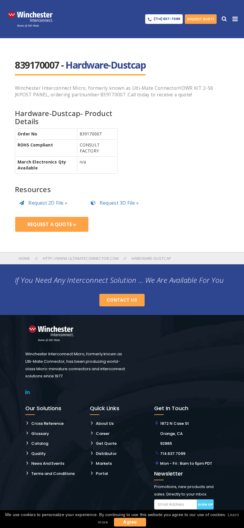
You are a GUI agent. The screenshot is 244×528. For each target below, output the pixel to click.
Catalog (39, 443)
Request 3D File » (118, 203)
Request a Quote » (51, 224)
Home (25, 258)
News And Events (47, 463)
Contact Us (122, 300)
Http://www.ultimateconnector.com (81, 258)
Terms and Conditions (53, 473)
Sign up (205, 504)
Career (103, 433)
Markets (104, 463)
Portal (102, 473)
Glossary (40, 433)
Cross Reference (47, 423)
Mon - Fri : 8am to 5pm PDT (186, 463)
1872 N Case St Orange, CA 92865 (174, 433)
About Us (105, 423)
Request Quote (200, 19)
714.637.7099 (172, 453)
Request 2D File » (47, 203)
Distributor (106, 453)
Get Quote (106, 443)
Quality (38, 453)
